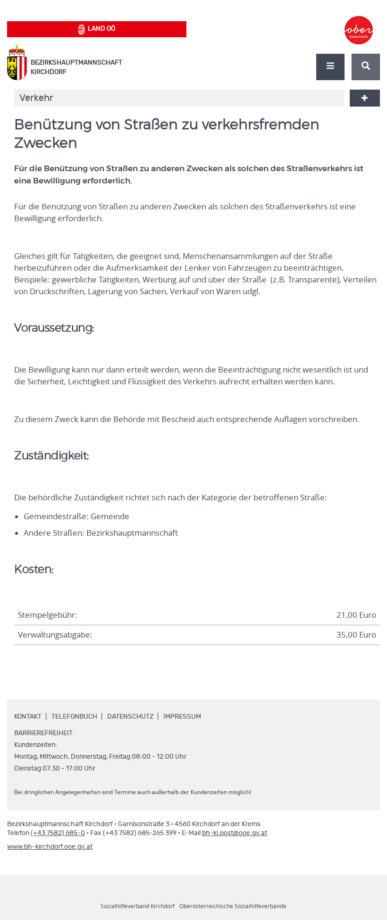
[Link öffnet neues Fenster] (358, 21)
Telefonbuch (74, 716)
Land (101, 28)
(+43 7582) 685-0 (58, 833)
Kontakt (28, 716)
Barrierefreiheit (43, 733)
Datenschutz (130, 716)
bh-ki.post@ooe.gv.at (234, 833)
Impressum (182, 716)
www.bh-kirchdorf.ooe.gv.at (50, 847)
